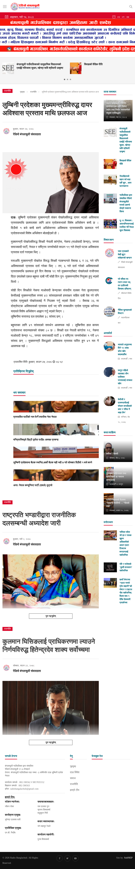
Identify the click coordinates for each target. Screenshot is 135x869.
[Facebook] (59, 858)
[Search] (131, 6)
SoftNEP (128, 858)
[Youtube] (75, 858)
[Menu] (5, 6)
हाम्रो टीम (74, 790)
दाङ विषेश (74, 772)
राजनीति (33, 92)
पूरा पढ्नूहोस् (51, 616)
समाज (73, 778)
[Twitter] (67, 858)
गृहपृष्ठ (22, 92)
